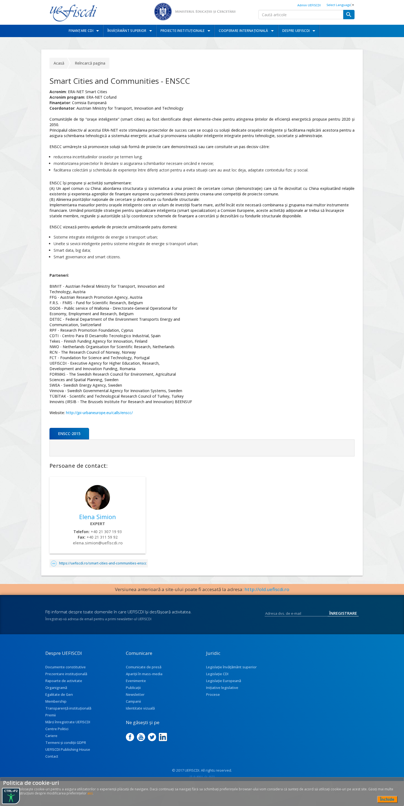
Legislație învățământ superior (231, 666)
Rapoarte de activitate (63, 680)
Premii (50, 715)
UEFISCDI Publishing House (67, 749)
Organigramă (56, 687)
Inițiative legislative (222, 687)
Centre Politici (56, 728)
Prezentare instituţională (66, 673)
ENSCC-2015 (69, 433)
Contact (51, 756)
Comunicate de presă (143, 666)
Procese (213, 694)
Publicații (133, 687)
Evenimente (136, 680)
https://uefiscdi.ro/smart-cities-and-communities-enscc (102, 563)
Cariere (51, 735)
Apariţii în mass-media (144, 673)
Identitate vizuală (140, 708)
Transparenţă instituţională (68, 708)
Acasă (59, 63)
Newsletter (135, 694)
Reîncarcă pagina (90, 63)
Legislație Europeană (223, 680)
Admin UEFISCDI (309, 5)
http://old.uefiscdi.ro (267, 589)
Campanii (133, 701)
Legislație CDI (217, 673)
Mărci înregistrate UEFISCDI (67, 721)
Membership (56, 701)
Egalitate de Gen (59, 694)
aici (90, 793)
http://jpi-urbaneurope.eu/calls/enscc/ (99, 412)
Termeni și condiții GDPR (65, 742)
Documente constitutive (65, 666)
